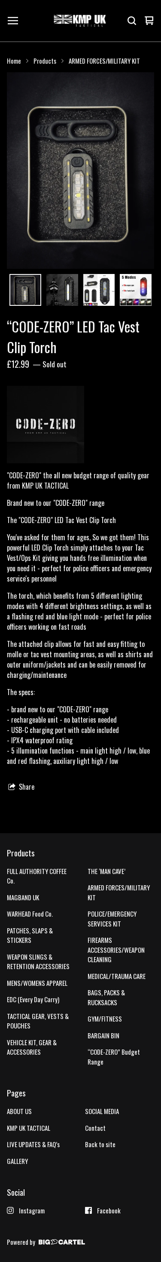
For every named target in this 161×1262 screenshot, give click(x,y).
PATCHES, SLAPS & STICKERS (30, 935)
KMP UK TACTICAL (28, 1128)
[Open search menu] (132, 20)
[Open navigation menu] (13, 20)
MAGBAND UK (23, 897)
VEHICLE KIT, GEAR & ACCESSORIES (32, 1047)
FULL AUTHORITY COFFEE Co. (37, 876)
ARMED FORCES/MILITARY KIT (104, 60)
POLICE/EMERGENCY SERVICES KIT (112, 918)
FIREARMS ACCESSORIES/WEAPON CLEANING (116, 949)
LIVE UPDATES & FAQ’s (33, 1144)
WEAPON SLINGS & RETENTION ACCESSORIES (38, 961)
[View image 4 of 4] (136, 290)
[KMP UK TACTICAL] (80, 20)
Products (44, 60)
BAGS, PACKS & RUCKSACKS (106, 997)
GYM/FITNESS (105, 1018)
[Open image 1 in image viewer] (80, 170)
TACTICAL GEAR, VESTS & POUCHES (38, 1021)
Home (14, 60)
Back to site (100, 1144)
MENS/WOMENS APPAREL (37, 983)
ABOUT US (19, 1111)
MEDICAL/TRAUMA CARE (117, 976)
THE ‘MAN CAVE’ (106, 871)
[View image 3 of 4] (99, 290)
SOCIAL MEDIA (102, 1111)
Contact (95, 1128)
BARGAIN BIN (103, 1035)
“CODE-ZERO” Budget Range (114, 1056)
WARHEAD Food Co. (30, 913)
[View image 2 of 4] (62, 290)
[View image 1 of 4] (25, 290)
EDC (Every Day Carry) (33, 999)
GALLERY (17, 1161)
